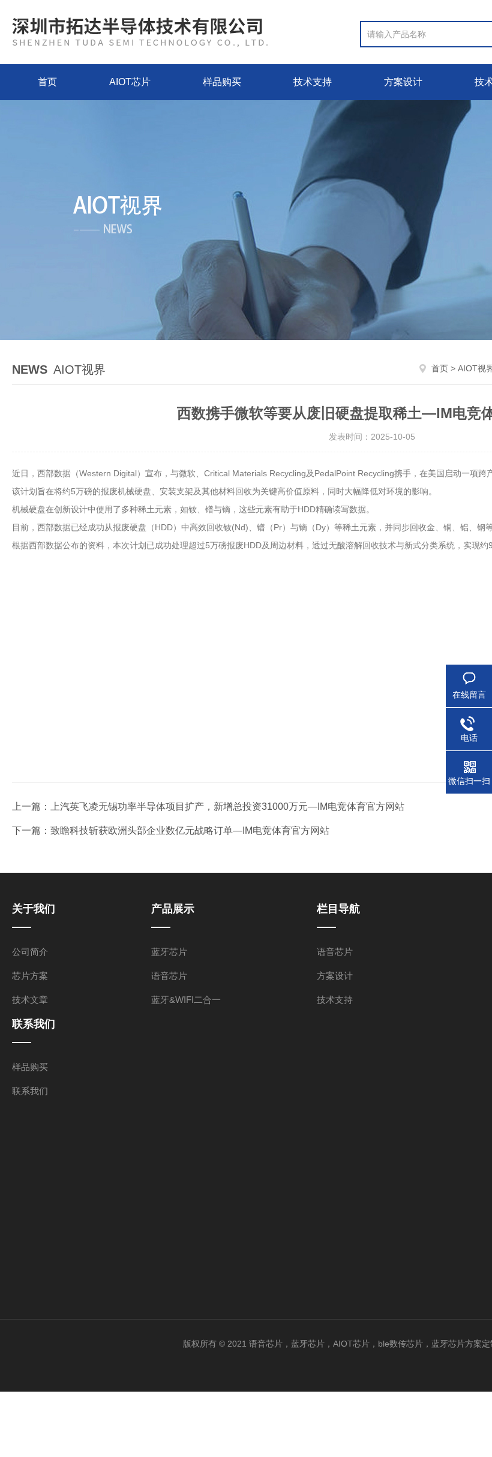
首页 (47, 82)
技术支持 (312, 82)
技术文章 (30, 1000)
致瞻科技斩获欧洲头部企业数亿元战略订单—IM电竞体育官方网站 (189, 830)
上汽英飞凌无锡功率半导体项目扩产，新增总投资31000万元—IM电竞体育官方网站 (227, 806)
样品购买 (222, 82)
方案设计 (403, 82)
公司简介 (30, 952)
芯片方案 (30, 976)
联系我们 (30, 1091)
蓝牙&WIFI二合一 (186, 1000)
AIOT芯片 (130, 82)
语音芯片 (169, 976)
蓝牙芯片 (169, 952)
